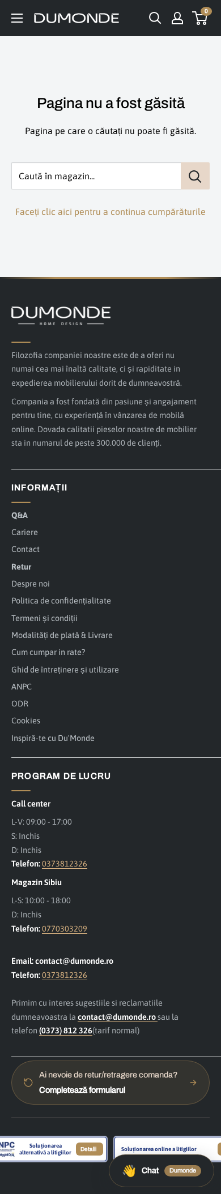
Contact (25, 549)
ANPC (21, 686)
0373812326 (64, 863)
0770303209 (64, 928)
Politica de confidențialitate (61, 600)
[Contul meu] (177, 18)
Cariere (24, 532)
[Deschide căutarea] (155, 18)
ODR (19, 703)
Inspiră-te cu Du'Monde (53, 738)
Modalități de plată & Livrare (62, 635)
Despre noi (30, 583)
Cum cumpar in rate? (48, 652)
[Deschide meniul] (17, 18)
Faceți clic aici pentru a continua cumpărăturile (110, 211)
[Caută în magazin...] (195, 175)
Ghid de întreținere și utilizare (65, 669)
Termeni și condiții (44, 618)
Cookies (25, 720)
